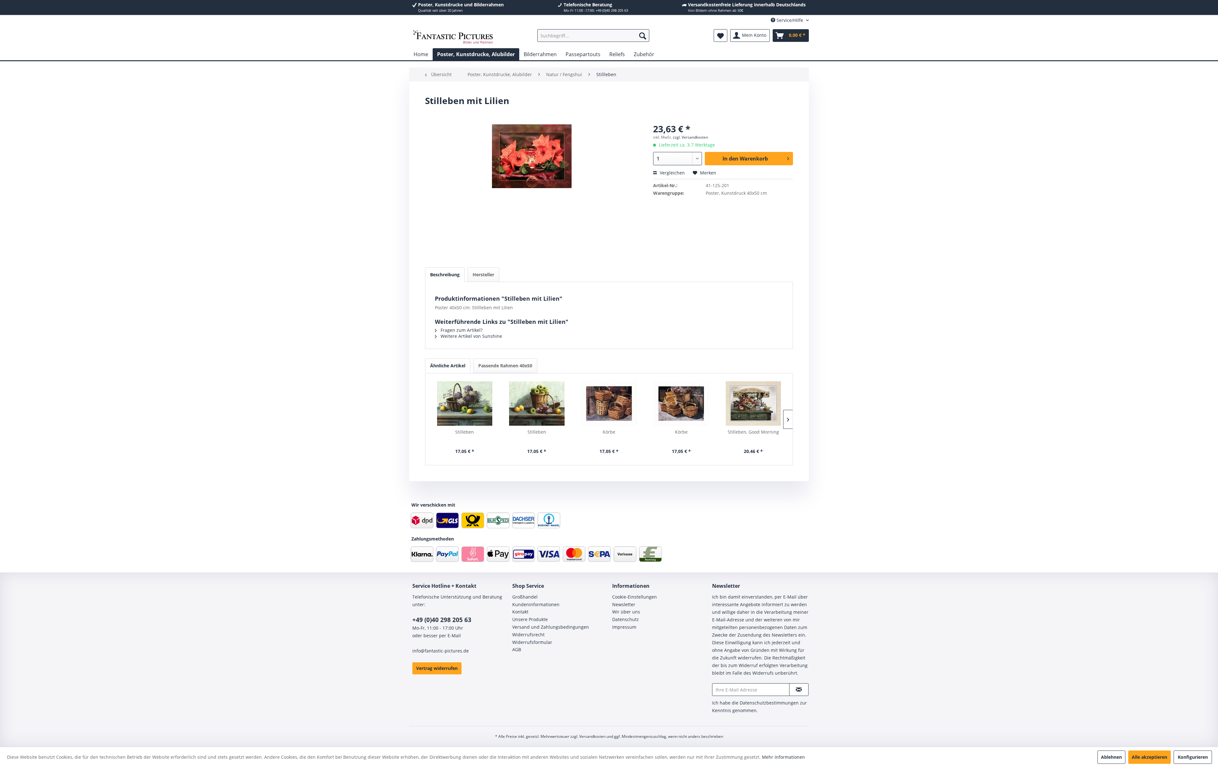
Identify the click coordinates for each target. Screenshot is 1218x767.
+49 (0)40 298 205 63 (441, 620)
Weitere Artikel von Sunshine (470, 336)
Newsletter (623, 604)
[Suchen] (642, 35)
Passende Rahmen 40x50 (505, 366)
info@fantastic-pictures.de (440, 651)
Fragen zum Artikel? (460, 330)
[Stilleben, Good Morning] (753, 403)
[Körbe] (609, 403)
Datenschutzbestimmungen (769, 703)
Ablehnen (1111, 757)
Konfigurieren (1193, 757)
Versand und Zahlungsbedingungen (550, 627)
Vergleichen (671, 173)
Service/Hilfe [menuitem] (789, 20)
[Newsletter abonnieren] (799, 689)
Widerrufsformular (532, 642)
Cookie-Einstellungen (634, 597)
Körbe (609, 432)
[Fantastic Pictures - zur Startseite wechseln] (453, 37)
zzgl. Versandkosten (690, 137)
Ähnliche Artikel (447, 366)
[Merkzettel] (720, 35)
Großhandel (525, 597)
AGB (516, 649)
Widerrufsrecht (528, 635)
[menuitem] (593, 35)
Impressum (624, 627)
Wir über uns (626, 612)
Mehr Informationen (783, 757)
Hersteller (483, 275)
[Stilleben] (464, 403)
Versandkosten (592, 736)
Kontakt (520, 612)
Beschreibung (445, 275)
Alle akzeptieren (1149, 757)
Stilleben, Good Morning (753, 432)
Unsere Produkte (530, 619)
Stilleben (464, 432)
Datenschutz (625, 619)
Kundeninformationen (536, 604)
